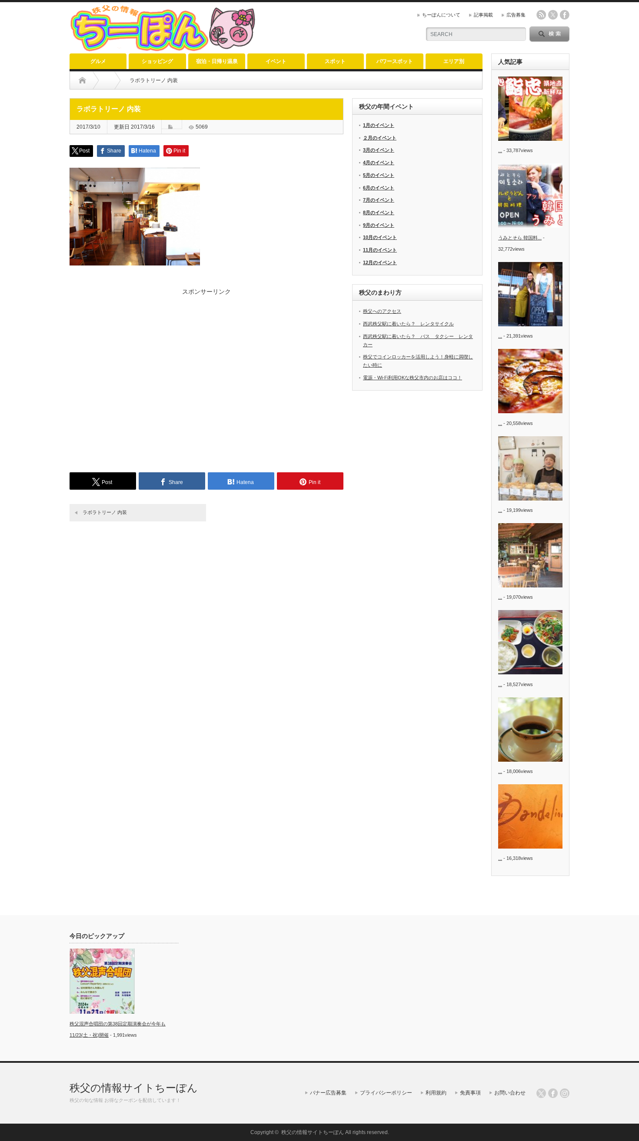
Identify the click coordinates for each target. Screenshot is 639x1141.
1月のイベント (378, 125)
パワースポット (394, 61)
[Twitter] (541, 1093)
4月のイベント (378, 162)
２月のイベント (379, 137)
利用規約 (436, 1093)
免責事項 (470, 1093)
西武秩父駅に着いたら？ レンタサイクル (408, 323)
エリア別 (453, 61)
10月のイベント (380, 237)
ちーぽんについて (441, 14)
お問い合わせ (510, 1093)
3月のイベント (378, 150)
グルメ (98, 61)
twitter (553, 15)
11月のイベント (380, 249)
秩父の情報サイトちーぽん (134, 1088)
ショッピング (157, 61)
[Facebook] (553, 1093)
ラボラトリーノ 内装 (105, 512)
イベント (276, 61)
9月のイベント (378, 225)
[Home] (82, 80)
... (500, 150)
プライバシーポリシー (386, 1093)
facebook (564, 15)
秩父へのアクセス (382, 311)
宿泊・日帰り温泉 (217, 61)
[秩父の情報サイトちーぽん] (164, 48)
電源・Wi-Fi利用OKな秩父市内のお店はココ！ (412, 377)
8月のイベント (378, 212)
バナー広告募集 (328, 1093)
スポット (335, 61)
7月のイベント (378, 199)
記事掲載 (483, 14)
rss (541, 15)
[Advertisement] (206, 378)
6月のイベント (378, 187)
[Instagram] (564, 1093)
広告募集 (516, 14)
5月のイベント (378, 175)
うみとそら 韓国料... (520, 237)
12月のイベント (380, 262)
